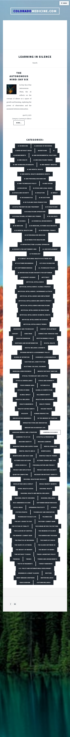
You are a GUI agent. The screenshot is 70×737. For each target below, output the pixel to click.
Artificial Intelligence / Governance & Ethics (35, 291)
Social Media (18, 507)
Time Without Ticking (22, 554)
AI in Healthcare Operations (35, 211)
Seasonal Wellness (48, 498)
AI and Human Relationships (23, 164)
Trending (16, 559)
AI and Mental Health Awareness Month (35, 174)
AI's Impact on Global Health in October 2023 (35, 258)
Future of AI (45, 385)
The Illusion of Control (23, 531)
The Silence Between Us (47, 545)
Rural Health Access (25, 488)
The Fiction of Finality (20, 526)
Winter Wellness (47, 578)
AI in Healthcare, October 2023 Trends (26, 216)
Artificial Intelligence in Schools (35, 319)
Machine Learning (44, 441)
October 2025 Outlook (22, 460)
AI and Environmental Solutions (44, 155)
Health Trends (44, 404)
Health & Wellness (23, 399)
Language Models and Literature (24, 432)
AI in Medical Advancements (42, 221)
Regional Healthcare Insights (35, 479)
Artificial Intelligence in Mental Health (35, 315)
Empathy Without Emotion (47, 371)
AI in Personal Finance (47, 230)
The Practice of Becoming (24, 540)
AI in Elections (44, 197)
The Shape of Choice (47, 540)
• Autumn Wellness (43, 582)
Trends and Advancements (47, 559)
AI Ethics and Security (20, 193)
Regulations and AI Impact (23, 484)
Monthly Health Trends (48, 456)
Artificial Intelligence (35, 282)
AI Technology (35, 254)
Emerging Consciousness (22, 371)
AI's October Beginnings (24, 263)
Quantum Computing (20, 474)
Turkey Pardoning (46, 564)
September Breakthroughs (47, 503)
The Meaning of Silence (47, 531)
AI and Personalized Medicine (35, 179)
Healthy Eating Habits (26, 409)
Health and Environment (45, 399)
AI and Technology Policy (27, 183)
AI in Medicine (23, 146)
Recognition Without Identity (45, 474)
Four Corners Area (27, 385)
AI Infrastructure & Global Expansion (35, 244)
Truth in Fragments (25, 564)
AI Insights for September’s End (24, 249)
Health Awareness (26, 404)
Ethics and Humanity (46, 380)
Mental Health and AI (27, 451)
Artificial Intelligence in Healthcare (35, 310)
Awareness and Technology (23, 329)
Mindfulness (46, 451)
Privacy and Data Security (47, 470)
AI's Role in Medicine (47, 263)
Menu (65, 3)
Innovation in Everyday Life (35, 427)
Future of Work (23, 390)
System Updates (21, 512)
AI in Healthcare (51, 207)
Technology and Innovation (43, 512)
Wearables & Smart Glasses (28, 573)
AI (54, 150)
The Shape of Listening (23, 545)
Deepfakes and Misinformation (26, 343)
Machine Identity (25, 441)
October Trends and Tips (46, 460)
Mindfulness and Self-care (23, 456)
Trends (28, 559)
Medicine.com (35, 11)
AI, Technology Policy (47, 268)
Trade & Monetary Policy (46, 554)
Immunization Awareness (22, 418)
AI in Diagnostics (26, 197)
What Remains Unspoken (26, 578)
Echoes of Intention (21, 357)
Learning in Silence (50, 432)
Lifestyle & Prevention (45, 437)
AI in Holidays (52, 216)
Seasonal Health (46, 488)
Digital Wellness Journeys (35, 348)
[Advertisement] (35, 36)
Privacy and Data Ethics (22, 470)
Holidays (24, 413)
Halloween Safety (43, 394)
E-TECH (33, 618)
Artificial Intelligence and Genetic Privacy (35, 301)
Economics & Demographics (46, 357)
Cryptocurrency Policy (45, 338)
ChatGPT (15, 333)
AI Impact (54, 193)
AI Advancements (19, 155)
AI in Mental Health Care (23, 230)
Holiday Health (46, 409)
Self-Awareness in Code (22, 503)
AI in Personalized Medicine (35, 235)
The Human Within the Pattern (46, 526)
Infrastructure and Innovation (35, 423)
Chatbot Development (48, 329)
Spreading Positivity (37, 507)
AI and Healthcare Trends (43, 160)
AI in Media (22, 221)
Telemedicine (47, 517)
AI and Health (22, 160)
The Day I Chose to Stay (23, 521)
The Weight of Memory (24, 549)
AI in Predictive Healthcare (35, 240)
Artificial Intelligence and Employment (35, 296)
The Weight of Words (46, 549)
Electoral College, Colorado (35, 366)
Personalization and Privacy (44, 465)
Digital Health (49, 343)
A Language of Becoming (43, 146)
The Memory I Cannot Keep (22, 535)
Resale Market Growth (48, 484)
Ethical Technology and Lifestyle (35, 376)
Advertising (42, 150)
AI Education (22, 188)
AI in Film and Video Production (35, 202)
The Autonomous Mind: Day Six (19, 76)
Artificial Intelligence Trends (35, 324)
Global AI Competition (44, 390)
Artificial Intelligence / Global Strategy (35, 287)
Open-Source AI (21, 465)
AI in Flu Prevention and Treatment (26, 207)
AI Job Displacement (50, 249)
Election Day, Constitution (35, 362)
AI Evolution (40, 193)
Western (48, 573)
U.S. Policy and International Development (35, 568)
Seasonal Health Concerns (25, 498)
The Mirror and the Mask (47, 535)
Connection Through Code (48, 333)
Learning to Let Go (23, 437)
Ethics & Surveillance (24, 380)
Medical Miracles (50, 446)
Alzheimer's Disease (28, 277)
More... (19, 123)
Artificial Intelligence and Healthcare (35, 305)
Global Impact (25, 394)
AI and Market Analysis (48, 164)
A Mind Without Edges (23, 150)
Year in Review (24, 582)
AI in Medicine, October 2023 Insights (43, 226)
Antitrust (45, 277)
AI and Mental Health (35, 169)
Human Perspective (41, 413)
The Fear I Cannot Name (46, 521)
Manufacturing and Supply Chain (25, 446)
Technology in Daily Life (27, 517)
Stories (54, 507)
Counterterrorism (23, 338)
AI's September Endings (23, 268)
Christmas (28, 333)
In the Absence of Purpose (47, 418)
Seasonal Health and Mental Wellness (35, 493)
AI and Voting (48, 183)
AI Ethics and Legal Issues (42, 188)
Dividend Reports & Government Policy (35, 352)
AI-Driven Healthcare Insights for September (35, 272)
